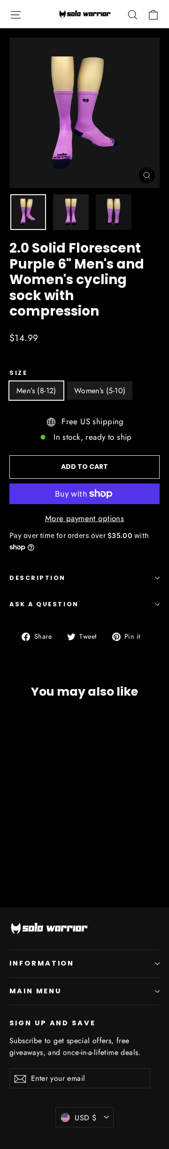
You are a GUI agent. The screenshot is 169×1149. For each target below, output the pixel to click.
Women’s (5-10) (100, 390)
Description (37, 578)
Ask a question (44, 604)
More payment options (84, 518)
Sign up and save (52, 1023)
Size (18, 372)
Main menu (35, 991)
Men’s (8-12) (36, 390)
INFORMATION (41, 963)
